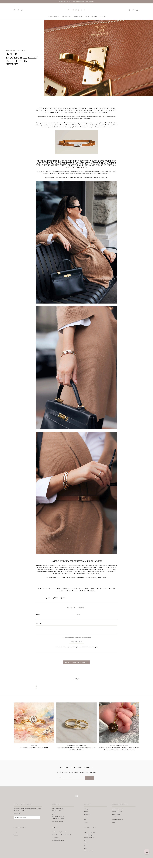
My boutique (86, 817)
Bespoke (94, 16)
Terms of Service (91, 647)
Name (38, 614)
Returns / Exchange (88, 835)
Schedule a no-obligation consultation (60, 832)
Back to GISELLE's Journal (77, 662)
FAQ (85, 840)
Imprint (85, 843)
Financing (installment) (89, 837)
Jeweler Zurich (115, 817)
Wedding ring (67, 16)
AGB (85, 845)
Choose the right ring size (117, 819)
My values (86, 811)
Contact (113, 822)
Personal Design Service (117, 809)
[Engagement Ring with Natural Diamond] (34, 722)
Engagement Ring (54, 16)
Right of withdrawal (88, 851)
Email (79, 614)
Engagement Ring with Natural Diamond (34, 748)
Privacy (85, 848)
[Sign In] (38, 817)
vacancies (86, 822)
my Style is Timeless (19, 50)
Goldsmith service (116, 814)
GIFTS (87, 16)
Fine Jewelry (78, 16)
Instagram (16, 832)
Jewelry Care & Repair (117, 811)
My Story (102, 16)
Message (39, 623)
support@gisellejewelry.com (58, 840)
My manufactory (87, 814)
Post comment (76, 641)
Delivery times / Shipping (89, 832)
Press (85, 819)
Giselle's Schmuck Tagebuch (73, 745)
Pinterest (16, 834)
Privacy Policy (82, 647)
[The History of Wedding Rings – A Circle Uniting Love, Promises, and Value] (76, 722)
